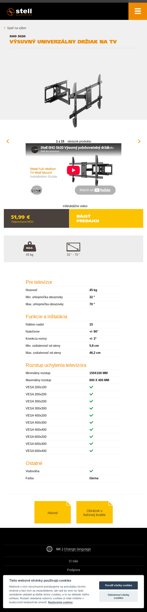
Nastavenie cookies (60, 602)
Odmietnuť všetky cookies (118, 596)
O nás (73, 561)
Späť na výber (16, 28)
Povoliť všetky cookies (118, 585)
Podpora (73, 570)
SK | (73, 549)
